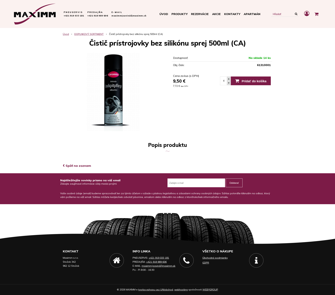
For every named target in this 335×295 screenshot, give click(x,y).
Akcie (216, 14)
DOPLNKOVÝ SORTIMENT (89, 34)
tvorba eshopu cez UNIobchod (155, 289)
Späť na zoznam (77, 166)
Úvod (163, 14)
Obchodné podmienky (215, 257)
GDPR (205, 262)
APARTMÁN (252, 14)
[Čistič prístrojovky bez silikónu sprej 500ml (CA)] (113, 92)
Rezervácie (200, 14)
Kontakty (232, 14)
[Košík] (316, 14)
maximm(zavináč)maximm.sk (128, 15)
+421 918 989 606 (97, 15)
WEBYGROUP (210, 289)
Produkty (180, 14)
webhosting (181, 289)
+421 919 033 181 (74, 15)
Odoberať (234, 183)
